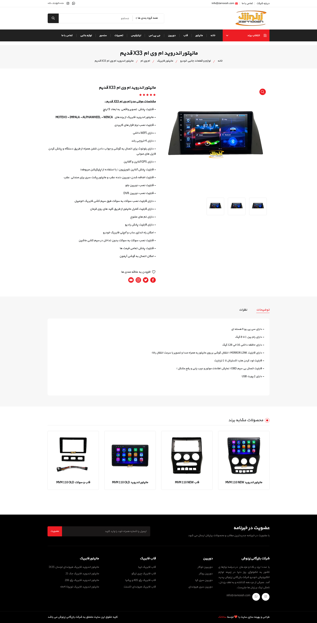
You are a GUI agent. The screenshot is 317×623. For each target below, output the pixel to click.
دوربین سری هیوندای (200, 587)
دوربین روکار (206, 574)
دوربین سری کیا (204, 580)
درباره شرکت (262, 3)
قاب (185, 35)
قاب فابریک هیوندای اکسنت (139, 587)
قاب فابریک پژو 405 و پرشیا (140, 580)
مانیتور (199, 35)
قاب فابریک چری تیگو (143, 574)
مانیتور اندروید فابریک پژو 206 (82, 580)
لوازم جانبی (86, 35)
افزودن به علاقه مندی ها (135, 272)
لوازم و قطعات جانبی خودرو (195, 61)
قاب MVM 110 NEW (187, 482)
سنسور (103, 35)
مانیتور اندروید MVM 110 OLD (130, 482)
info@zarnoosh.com (223, 3)
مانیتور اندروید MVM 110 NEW (243, 482)
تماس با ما (247, 3)
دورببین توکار (205, 567)
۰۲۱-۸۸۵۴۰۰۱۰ (56, 3)
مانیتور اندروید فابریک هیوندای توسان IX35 (74, 567)
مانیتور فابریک (165, 61)
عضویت (54, 531)
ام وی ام (145, 61)
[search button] (53, 18)
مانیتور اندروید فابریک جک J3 (82, 574)
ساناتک (222, 617)
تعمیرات (118, 35)
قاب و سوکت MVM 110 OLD (73, 482)
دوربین (172, 35)
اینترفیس (136, 35)
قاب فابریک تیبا (147, 567)
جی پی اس (154, 35)
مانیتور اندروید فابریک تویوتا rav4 (79, 587)
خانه (212, 35)
